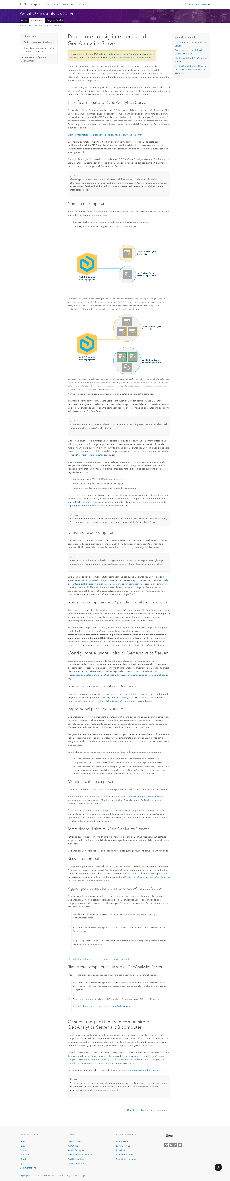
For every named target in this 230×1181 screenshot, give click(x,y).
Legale (83, 1176)
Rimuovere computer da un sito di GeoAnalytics (140, 674)
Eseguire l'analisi (55, 20)
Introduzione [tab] (29, 36)
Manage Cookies (72, 1176)
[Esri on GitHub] (175, 1145)
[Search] (186, 4)
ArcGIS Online (75, 1141)
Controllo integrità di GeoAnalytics (145, 796)
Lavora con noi (123, 1146)
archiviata (110, 54)
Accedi (195, 4)
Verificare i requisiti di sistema (48, 25)
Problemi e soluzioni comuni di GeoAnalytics (147, 877)
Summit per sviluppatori (127, 1159)
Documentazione (28, 1168)
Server (23, 1150)
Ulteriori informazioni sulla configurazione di (105, 134)
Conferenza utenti (125, 1154)
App (85, 4)
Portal (47, 4)
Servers (55, 4)
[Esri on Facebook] (171, 1145)
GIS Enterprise (30, 4)
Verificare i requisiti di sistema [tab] (37, 42)
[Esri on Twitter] (166, 1145)
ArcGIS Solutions (76, 1163)
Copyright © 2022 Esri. (29, 1176)
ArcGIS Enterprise (76, 1150)
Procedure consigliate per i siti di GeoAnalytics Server (39, 50)
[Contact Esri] (180, 1145)
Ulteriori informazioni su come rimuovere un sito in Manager (102, 1006)
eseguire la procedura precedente (146, 1070)
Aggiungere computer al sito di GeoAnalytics (91, 674)
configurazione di (125, 694)
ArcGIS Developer (76, 1159)
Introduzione (37, 20)
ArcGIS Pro (73, 1146)
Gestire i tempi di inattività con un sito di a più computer (191, 69)
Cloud (78, 4)
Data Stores (67, 4)
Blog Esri (120, 1150)
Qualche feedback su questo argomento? (148, 1110)
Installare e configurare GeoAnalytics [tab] (33, 59)
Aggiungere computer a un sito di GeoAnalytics (92, 505)
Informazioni (122, 1141)
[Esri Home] (170, 1136)
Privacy (60, 1176)
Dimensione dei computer (89, 454)
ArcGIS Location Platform (80, 1154)
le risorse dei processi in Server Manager (114, 810)
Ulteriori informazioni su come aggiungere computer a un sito (99, 959)
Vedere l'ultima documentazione (135, 57)
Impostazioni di (109, 701)
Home (24, 20)
